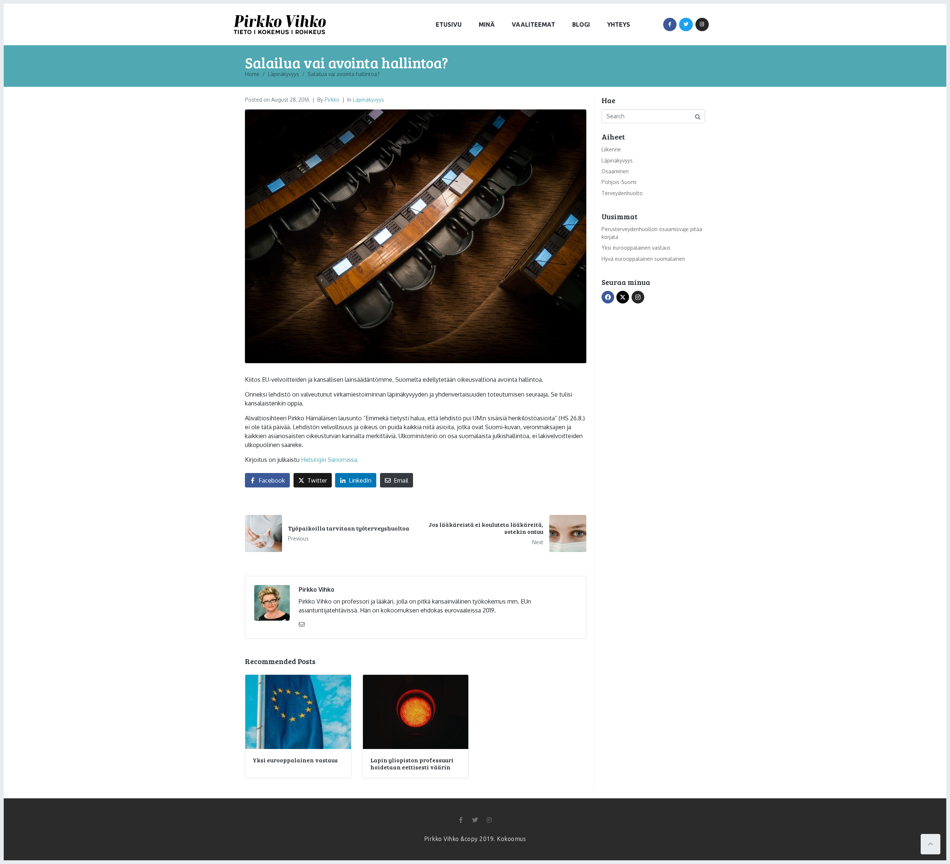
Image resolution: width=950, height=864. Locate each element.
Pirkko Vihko (316, 589)
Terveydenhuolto (622, 193)
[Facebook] (670, 24)
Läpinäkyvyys (368, 99)
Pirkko (332, 99)
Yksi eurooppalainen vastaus (636, 247)
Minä (487, 24)
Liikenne (611, 149)
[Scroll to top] (930, 844)
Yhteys (618, 24)
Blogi (581, 24)
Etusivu (449, 24)
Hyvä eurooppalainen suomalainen (643, 259)
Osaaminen (615, 171)
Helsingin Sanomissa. (329, 459)
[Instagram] (702, 24)
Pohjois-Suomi (619, 182)
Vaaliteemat (533, 24)
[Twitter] (685, 24)
